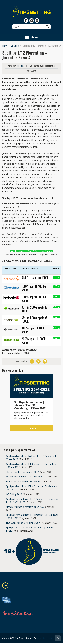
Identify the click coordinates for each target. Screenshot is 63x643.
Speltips (15, 45)
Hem (4, 45)
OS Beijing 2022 (14, 494)
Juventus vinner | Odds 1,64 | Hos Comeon (31, 251)
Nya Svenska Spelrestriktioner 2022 (23, 522)
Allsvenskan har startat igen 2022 (22, 471)
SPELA (56, 277)
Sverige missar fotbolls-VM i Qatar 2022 (25, 476)
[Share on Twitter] (38, 361)
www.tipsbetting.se (46, 638)
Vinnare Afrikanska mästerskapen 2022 (25, 506)
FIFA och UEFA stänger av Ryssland (23, 481)
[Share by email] (45, 361)
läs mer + (31, 428)
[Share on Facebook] (32, 361)
